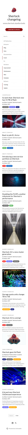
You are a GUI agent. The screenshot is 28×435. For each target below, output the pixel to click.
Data (5, 51)
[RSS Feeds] (15, 423)
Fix (4, 61)
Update (6, 88)
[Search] (24, 36)
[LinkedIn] (13, 423)
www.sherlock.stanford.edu (14, 23)
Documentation (8, 54)
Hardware (6, 64)
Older (17, 415)
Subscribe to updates (14, 29)
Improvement (7, 68)
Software (6, 81)
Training (6, 84)
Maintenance (7, 71)
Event (5, 57)
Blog (5, 47)
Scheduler (6, 78)
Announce (6, 44)
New (5, 74)
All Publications (8, 41)
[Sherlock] (14, 10)
